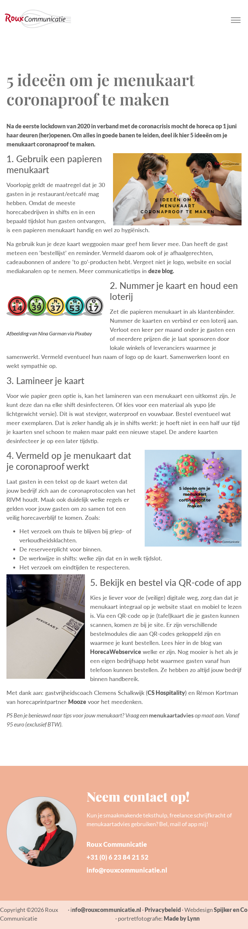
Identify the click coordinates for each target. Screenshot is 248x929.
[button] (236, 19)
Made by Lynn (182, 918)
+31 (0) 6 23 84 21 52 (118, 857)
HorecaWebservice (115, 651)
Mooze (77, 701)
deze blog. (161, 270)
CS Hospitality (166, 692)
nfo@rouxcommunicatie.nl (106, 909)
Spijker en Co (230, 909)
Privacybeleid (163, 909)
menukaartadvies (171, 715)
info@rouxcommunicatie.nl (127, 870)
